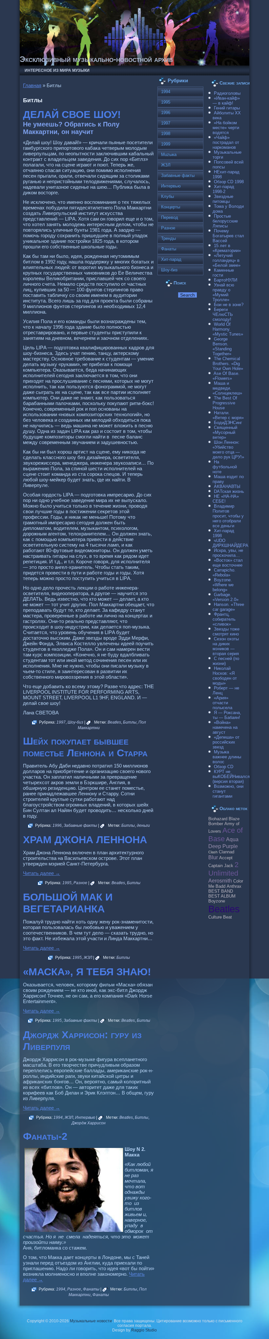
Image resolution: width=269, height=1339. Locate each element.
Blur (213, 857)
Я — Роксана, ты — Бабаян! (227, 715)
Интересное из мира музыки (57, 70)
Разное (80, 883)
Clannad (226, 852)
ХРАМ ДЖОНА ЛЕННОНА (85, 839)
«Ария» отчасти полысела (222, 702)
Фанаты (91, 1289)
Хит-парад (171, 259)
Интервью (85, 1117)
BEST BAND (220, 891)
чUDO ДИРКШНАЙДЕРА (230, 543)
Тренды (168, 238)
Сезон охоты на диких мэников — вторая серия (226, 646)
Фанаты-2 (45, 1136)
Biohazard (217, 819)
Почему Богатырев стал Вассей (228, 235)
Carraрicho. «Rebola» (224, 572)
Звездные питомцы (223, 199)
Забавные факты (80, 825)
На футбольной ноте (225, 466)
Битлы (129, 722)
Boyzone (216, 901)
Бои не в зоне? (228, 304)
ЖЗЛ (88, 957)
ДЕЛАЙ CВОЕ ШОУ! (72, 114)
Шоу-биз (75, 722)
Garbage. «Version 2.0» (225, 597)
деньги (143, 825)
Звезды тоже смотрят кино (226, 631)
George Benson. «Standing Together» (222, 346)
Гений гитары (227, 108)
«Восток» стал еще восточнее (228, 563)
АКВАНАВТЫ (227, 486)
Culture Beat (220, 917)
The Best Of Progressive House (225, 403)
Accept (226, 858)
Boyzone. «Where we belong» (223, 584)
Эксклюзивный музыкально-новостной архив (96, 59)
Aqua (232, 839)
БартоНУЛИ (225, 280)
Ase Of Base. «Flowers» (226, 376)
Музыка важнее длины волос (227, 756)
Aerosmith (220, 880)
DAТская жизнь (229, 491)
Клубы (167, 196)
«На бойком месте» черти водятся (226, 127)
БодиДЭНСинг (228, 422)
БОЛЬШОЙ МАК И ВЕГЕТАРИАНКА (68, 903)
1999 (165, 144)
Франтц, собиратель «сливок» (224, 619)
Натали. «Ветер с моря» (228, 415)
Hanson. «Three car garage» (228, 607)
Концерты (170, 206)
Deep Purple (223, 846)
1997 (61, 722)
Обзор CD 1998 (229, 181)
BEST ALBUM (222, 896)
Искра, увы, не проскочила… (228, 553)
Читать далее (41, 873)
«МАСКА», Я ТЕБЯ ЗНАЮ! (87, 972)
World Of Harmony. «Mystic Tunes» (228, 329)
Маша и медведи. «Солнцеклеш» (227, 388)
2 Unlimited (223, 869)
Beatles (114, 722)
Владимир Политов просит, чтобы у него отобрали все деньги (228, 516)
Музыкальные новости (91, 1321)
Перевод (169, 217)
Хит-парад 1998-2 (223, 189)
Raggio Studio (144, 1330)
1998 (165, 133)
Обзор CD (223, 766)
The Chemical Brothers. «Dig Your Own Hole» (228, 363)
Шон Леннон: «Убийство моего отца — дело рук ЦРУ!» (228, 449)
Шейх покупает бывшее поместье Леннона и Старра (85, 747)
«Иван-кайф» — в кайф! (226, 101)
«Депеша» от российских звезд (226, 742)
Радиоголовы (227, 93)
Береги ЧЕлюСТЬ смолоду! (223, 314)
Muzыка (168, 154)
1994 (58, 1117)
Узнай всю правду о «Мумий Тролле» (223, 292)
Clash (212, 852)
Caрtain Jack (220, 866)
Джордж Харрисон (89, 1123)
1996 (57, 825)
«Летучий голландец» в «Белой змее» (226, 260)
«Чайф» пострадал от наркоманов (226, 142)
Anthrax (234, 886)
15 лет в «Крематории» (227, 248)
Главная (32, 85)
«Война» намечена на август (225, 727)
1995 (67, 883)
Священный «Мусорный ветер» (225, 432)
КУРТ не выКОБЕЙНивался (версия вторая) (231, 776)
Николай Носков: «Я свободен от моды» (225, 676)
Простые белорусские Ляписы (225, 221)
